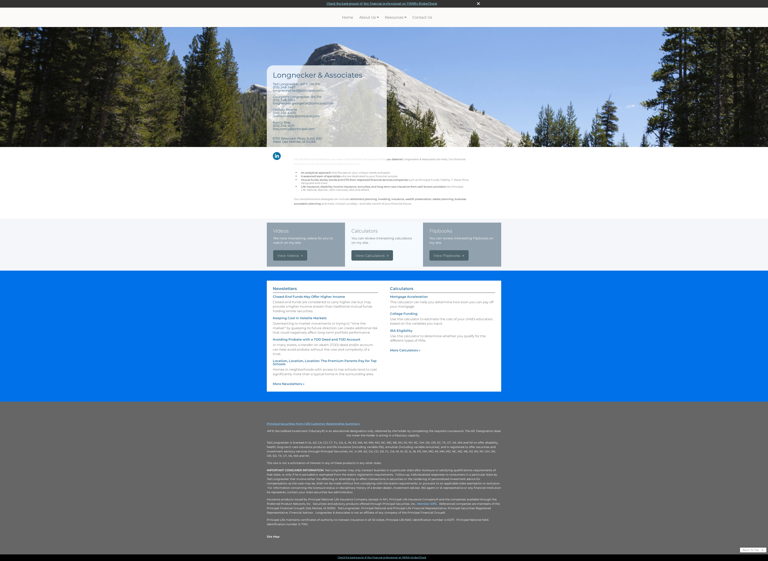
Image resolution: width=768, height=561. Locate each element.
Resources (394, 17)
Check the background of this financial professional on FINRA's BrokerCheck (382, 4)
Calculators (401, 288)
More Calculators (405, 350)
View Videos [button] (288, 256)
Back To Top (751, 549)
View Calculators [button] (370, 256)
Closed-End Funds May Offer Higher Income (309, 297)
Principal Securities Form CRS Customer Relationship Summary (313, 424)
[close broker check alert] (478, 3)
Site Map (273, 536)
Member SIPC (427, 504)
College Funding (403, 314)
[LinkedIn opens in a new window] (277, 156)
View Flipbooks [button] (447, 256)
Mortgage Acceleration (409, 297)
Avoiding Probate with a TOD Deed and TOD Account (316, 339)
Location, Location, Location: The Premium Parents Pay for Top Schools (325, 362)
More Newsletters (289, 384)
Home (347, 17)
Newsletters (285, 288)
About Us (367, 17)
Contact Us (422, 17)
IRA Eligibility (401, 331)
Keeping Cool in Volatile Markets (300, 318)
